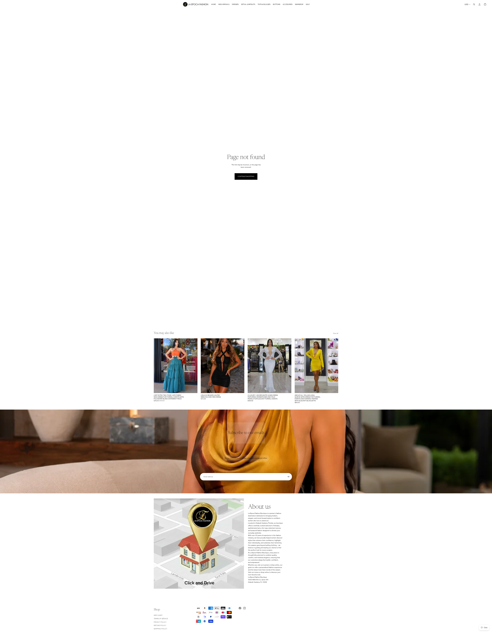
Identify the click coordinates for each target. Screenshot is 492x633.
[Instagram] (244, 608)
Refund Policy (160, 625)
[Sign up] (288, 476)
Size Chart (158, 615)
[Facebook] (240, 608)
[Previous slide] (204, 365)
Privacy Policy (160, 622)
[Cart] (485, 4)
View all (335, 333)
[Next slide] (240, 365)
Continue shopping (246, 176)
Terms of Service (161, 619)
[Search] (474, 4)
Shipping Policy (160, 629)
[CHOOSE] (193, 389)
